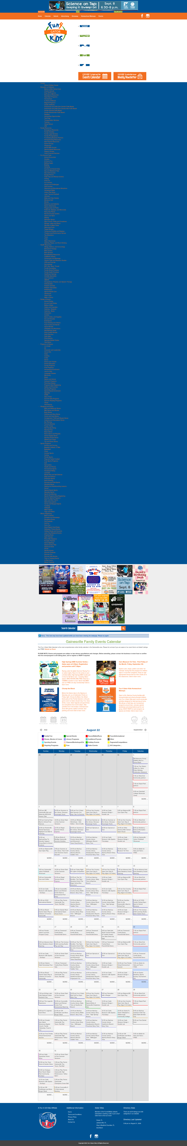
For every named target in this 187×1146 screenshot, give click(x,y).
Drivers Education (49, 364)
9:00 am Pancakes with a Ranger (107, 994)
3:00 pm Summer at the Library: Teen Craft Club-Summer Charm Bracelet (61, 851)
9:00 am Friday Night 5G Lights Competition (77, 870)
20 (102, 927)
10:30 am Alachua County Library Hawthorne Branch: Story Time (108, 1023)
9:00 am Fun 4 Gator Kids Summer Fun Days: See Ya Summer (77, 812)
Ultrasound (47, 293)
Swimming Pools (49, 227)
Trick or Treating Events (51, 558)
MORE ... (145, 799)
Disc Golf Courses (49, 173)
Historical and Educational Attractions (55, 188)
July (45, 730)
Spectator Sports (49, 219)
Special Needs (71, 736)
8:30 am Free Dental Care (139, 1021)
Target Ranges (48, 229)
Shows (46, 548)
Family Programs (49, 365)
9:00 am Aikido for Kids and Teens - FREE (139, 850)
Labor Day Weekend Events (53, 533)
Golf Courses (48, 186)
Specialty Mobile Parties (51, 340)
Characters (47, 313)
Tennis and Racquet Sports (52, 504)
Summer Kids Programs (51, 399)
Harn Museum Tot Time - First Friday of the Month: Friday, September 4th (133, 663)
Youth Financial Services (51, 153)
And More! (99, 1128)
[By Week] (53, 720)
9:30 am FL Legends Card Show (45, 1011)
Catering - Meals (49, 311)
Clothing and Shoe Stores (52, 414)
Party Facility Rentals (50, 332)
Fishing (46, 179)
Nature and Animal (50, 379)
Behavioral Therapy (50, 249)
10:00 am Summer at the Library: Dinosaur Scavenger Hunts (61, 812)
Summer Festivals (49, 552)
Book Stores (48, 412)
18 (71, 927)
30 (39, 1051)
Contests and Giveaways (52, 517)
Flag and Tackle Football (52, 459)
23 (39, 990)
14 (118, 866)
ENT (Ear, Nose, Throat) (51, 266)
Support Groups (49, 151)
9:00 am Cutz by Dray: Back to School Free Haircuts (46, 822)
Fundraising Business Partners (53, 138)
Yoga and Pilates (49, 511)
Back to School (48, 515)
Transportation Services (51, 120)
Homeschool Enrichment (51, 369)
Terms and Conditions (75, 1114)
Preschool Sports (49, 478)
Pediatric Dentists (49, 286)
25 (71, 990)
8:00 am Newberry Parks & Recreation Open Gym (139, 829)
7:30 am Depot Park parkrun (139, 784)
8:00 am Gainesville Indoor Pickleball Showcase (139, 839)
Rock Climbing (48, 480)
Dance (46, 360)
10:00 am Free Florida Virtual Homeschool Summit (124, 965)
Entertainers (48, 321)
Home (40, 16)
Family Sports (48, 457)
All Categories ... (116, 745)
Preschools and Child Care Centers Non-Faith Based (60, 108)
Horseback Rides (49, 190)
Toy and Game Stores (51, 441)
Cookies (46, 315)
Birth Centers (48, 251)
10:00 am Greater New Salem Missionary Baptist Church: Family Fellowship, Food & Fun (45, 1025)
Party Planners (48, 334)
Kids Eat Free (48, 430)
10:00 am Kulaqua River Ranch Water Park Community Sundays (44, 1073)
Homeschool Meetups (88, 16)
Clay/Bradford (118, 12)
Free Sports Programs (51, 461)
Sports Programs (45, 443)
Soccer (46, 488)
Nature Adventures (50, 206)
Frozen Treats (48, 426)
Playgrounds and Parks (51, 208)
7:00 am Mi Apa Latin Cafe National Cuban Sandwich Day (45, 995)
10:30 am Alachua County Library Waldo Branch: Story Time (77, 890)
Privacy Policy (72, 1117)
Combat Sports (49, 453)
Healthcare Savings (50, 274)
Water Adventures (49, 241)
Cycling (46, 455)
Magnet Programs (49, 103)
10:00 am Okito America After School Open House (124, 829)
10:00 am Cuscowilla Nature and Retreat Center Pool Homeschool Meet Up (61, 1004)
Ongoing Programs (51, 745)
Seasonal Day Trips (50, 545)
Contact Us (71, 1122)
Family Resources (46, 128)
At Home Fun (48, 161)
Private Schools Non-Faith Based (54, 112)
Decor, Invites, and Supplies (52, 317)
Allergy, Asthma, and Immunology (54, 247)
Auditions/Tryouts (94, 739)
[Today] (63, 720)
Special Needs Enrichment (52, 391)
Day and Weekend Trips (51, 171)
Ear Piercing (48, 422)
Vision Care (47, 295)
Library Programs (72, 739)
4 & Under (47, 346)
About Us (71, 1119)
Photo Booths (48, 338)
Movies (46, 202)
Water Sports (48, 510)
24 (55, 990)
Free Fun (47, 180)
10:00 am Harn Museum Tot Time (123, 849)
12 (87, 866)
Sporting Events (50, 742)
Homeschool (48, 99)
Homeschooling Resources (52, 140)
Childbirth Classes (49, 256)
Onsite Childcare (49, 105)
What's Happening (46, 513)
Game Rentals (48, 327)
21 (118, 927)
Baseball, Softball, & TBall (52, 447)
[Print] (134, 720)
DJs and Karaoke (49, 319)
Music (46, 377)
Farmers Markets (49, 424)
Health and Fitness (50, 467)
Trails (46, 239)
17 (55, 927)
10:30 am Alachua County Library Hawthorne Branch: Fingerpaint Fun (76, 975)
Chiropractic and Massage (52, 258)
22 (134, 927)
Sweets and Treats (50, 439)
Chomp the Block (68, 688)
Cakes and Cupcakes (50, 307)
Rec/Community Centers (51, 214)
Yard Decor (47, 342)
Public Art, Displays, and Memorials (55, 210)
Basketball (47, 449)
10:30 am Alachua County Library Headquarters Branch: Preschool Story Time (93, 851)
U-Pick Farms (48, 560)
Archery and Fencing (50, 445)
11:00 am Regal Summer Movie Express (59, 829)
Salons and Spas (49, 216)
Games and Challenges (51, 184)
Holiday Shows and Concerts (53, 531)
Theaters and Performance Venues (55, 233)
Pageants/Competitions (118, 742)
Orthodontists (48, 284)
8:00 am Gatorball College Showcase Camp (139, 793)
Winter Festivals (49, 562)
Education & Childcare (47, 87)
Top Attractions (49, 235)
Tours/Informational (117, 736)
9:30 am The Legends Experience (45, 1002)
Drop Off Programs (50, 93)
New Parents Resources (51, 142)
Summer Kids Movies (50, 556)
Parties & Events (45, 299)
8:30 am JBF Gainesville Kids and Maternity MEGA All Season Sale (45, 813)
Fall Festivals (48, 521)
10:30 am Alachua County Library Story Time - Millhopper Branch (76, 912)
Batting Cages (48, 163)
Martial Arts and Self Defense (53, 474)
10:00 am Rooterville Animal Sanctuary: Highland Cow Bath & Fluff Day (45, 830)
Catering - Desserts (50, 309)
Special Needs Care (50, 291)
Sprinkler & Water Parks (51, 225)
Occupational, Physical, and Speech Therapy (58, 282)
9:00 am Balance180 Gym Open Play (124, 811)
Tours (46, 237)
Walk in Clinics (48, 297)
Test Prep (47, 118)
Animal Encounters (50, 157)
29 (134, 990)
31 (55, 1051)
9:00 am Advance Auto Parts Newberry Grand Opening (46, 944)
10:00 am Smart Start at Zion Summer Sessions (61, 822)
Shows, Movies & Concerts (53, 739)
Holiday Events (93, 742)
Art (45, 348)
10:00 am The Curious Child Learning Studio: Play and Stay (61, 944)
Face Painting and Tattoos (52, 323)
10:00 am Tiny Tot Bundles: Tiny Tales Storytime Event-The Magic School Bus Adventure (76, 881)
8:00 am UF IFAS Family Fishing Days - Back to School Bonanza (140, 903)
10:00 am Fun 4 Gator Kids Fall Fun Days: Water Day (77, 995)
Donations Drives (49, 519)
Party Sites (47, 336)
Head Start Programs (50, 97)
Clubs (46, 354)
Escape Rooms (49, 175)
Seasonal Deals (49, 547)
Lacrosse (47, 473)
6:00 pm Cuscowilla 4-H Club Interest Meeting (61, 1089)
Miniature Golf (48, 200)
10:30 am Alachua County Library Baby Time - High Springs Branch (108, 903)
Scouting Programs (50, 389)
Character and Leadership (52, 350)
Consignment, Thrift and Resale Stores (56, 418)
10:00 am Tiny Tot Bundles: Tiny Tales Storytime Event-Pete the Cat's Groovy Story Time (77, 946)
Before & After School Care (52, 89)
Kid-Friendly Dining (50, 428)
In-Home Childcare (50, 101)
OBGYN (46, 280)
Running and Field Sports (52, 482)
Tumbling (47, 506)
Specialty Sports (49, 492)
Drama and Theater (50, 362)
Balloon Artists (48, 305)
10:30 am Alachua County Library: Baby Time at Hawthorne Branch (76, 1004)
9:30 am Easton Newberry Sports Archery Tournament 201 (139, 975)
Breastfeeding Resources (52, 254)
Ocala (78, 12)
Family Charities (49, 132)
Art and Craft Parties (50, 303)
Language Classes (50, 373)
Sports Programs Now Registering (54, 496)
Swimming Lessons (50, 502)
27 (102, 990)
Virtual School (48, 124)
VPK (45, 126)
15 (134, 866)
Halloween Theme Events (52, 529)
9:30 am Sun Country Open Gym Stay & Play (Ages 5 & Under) (93, 812)
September (138, 730)
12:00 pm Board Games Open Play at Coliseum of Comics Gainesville (45, 912)
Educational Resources (51, 95)
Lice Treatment (49, 278)
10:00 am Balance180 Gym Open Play (45, 849)
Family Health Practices (51, 272)
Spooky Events (48, 550)
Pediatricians (48, 290)
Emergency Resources (51, 130)
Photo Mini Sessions (50, 539)
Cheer (46, 451)
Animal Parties (48, 301)
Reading (46, 114)
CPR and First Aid (49, 262)
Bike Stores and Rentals (51, 410)
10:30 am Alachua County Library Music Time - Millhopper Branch (92, 903)
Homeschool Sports (50, 469)
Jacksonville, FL (101, 1123)
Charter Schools (49, 91)
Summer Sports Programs (52, 498)
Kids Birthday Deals (50, 330)
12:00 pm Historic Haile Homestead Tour (46, 964)
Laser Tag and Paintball (51, 194)
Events (101, 16)
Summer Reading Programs (53, 401)
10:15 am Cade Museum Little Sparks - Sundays (45, 890)
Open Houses (48, 537)
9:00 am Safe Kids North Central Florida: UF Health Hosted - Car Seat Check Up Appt (108, 934)
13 (102, 866)
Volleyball (47, 508)
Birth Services (48, 253)
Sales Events (93, 745)
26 (87, 990)
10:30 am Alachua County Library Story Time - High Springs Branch (92, 891)
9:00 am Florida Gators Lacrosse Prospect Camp (44, 932)
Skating (46, 217)
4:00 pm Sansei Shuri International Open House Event (61, 911)
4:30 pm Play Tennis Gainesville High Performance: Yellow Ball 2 (61, 1036)
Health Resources (45, 245)
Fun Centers (48, 182)
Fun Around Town (45, 155)
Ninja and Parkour (49, 476)
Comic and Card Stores (51, 416)
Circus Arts (47, 352)
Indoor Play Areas (49, 192)
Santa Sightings (49, 543)
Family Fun (48, 736)
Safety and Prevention (51, 387)
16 (39, 927)
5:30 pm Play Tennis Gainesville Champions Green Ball (62, 1081)
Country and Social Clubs (52, 169)
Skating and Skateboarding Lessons (55, 486)
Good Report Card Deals (52, 527)
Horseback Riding (49, 471)
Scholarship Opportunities (52, 116)
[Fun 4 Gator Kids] (55, 32)
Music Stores (48, 432)
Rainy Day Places (49, 212)
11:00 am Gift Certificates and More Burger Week (61, 1012)
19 (87, 927)
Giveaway (75, 16)
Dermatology (48, 264)
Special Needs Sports (51, 490)
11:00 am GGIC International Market (45, 901)
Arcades (46, 159)
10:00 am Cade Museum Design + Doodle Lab (107, 812)
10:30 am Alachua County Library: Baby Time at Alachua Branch (92, 880)
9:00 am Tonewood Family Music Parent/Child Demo (60, 932)
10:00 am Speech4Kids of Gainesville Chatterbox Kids (93, 1004)
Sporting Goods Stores (51, 438)
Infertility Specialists (50, 276)
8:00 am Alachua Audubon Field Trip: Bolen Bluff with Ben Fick (139, 1013)
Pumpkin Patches (49, 541)
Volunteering (48, 404)
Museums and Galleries (51, 204)
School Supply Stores (50, 436)
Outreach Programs (50, 381)
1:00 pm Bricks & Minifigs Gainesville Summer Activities (60, 839)
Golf (45, 463)
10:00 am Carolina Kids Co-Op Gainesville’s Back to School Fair (124, 903)
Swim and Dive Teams (51, 500)
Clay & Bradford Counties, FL (105, 1125)
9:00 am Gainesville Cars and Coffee (45, 878)
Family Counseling (50, 268)
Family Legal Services (51, 134)
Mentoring (47, 375)
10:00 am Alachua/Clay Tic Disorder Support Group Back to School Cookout (45, 841)
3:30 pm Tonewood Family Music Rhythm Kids (61, 965)
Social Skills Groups (50, 147)
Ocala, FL (99, 1120)
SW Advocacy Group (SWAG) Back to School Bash (139, 760)
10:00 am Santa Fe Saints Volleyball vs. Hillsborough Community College (124, 1013)
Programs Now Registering (52, 385)
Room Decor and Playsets (52, 434)
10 (55, 866)
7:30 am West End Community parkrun (139, 777)
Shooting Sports (49, 484)
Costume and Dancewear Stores (54, 420)
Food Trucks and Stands (51, 325)
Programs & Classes (46, 344)
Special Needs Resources (52, 149)
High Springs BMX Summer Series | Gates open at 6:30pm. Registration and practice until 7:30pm (75, 664)
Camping (47, 167)
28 (118, 990)
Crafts (46, 358)
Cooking (46, 356)
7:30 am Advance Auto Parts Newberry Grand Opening (124, 871)
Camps (42, 83)
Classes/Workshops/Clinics (75, 742)
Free (67, 745)
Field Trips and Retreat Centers (54, 177)
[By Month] (43, 720)
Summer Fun (48, 554)
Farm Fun (47, 525)
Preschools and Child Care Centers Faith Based (59, 106)
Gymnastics (48, 465)
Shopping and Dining (46, 406)
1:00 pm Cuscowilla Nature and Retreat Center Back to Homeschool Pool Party (61, 892)
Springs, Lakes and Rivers (52, 223)
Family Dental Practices (51, 270)
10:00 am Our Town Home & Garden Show (46, 1063)
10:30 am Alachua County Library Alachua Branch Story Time (108, 851)
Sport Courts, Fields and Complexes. (55, 221)
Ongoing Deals (48, 535)
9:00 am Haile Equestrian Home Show (44, 1056)
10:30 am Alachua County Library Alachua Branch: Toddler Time (76, 851)
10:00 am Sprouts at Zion (92, 828)
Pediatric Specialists (50, 288)
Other (112, 739)
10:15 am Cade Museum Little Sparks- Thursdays (109, 839)
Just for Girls (48, 371)
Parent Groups (48, 143)
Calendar (48, 16)
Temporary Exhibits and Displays (54, 231)
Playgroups (47, 145)
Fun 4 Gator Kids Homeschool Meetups (130, 689)
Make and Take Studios (51, 198)
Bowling (46, 165)
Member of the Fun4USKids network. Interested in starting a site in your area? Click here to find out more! (107, 1114)
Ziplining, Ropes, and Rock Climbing (55, 243)
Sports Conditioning (50, 494)
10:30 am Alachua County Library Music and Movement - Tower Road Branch (76, 840)
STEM (46, 395)
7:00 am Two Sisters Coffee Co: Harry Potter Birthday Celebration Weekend (140, 769)
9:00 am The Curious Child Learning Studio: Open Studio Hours (140, 911)
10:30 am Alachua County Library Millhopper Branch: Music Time (92, 840)
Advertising (65, 16)
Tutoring (46, 122)
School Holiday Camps (51, 85)
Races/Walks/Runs (95, 736)
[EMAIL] (144, 720)
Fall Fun (46, 523)
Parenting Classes (50, 383)
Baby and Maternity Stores (52, 408)
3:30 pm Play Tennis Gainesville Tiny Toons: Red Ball (61, 902)
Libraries (47, 196)
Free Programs (49, 367)
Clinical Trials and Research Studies (55, 260)
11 (71, 866)
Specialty (47, 393)
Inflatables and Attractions (52, 328)
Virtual (46, 402)
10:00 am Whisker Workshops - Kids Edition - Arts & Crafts (77, 822)
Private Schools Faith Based (53, 110)
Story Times (48, 397)
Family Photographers (51, 136)
